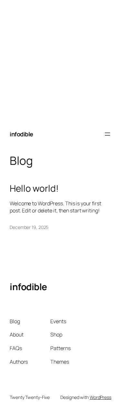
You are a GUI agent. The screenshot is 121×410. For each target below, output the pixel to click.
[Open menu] (107, 134)
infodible (21, 134)
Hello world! (34, 188)
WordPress (100, 397)
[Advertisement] (60, 60)
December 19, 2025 (29, 227)
